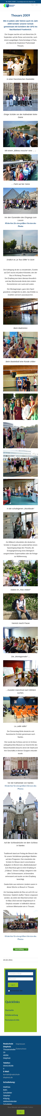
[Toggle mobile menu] (37, 5)
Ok (20, 1112)
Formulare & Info (12, 1020)
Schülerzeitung (11, 1015)
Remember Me (16, 991)
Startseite (9, 1010)
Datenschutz (21, 1048)
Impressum (20, 1044)
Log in (13, 985)
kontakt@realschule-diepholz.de (26, 1)
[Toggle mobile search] (32, 5)
